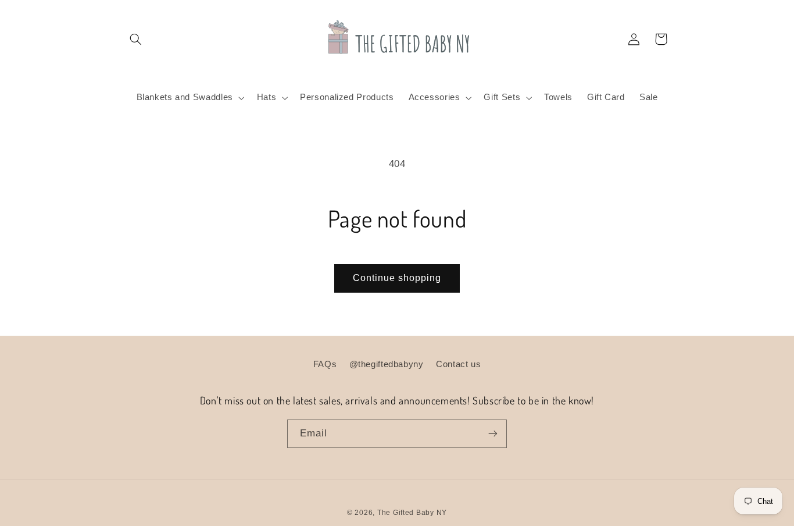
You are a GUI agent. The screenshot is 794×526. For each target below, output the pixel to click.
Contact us (458, 364)
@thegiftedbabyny (386, 364)
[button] (136, 39)
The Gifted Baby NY (412, 512)
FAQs (325, 364)
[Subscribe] (493, 434)
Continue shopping (397, 278)
